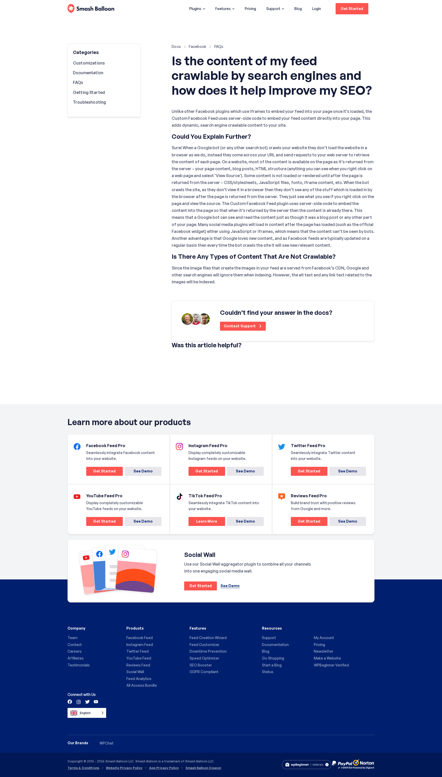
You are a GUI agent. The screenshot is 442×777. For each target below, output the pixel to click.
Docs (176, 46)
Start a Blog (272, 665)
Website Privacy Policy (124, 768)
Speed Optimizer (204, 658)
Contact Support (240, 326)
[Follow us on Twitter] (87, 701)
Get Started (352, 8)
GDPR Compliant (204, 672)
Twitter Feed (137, 651)
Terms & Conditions (83, 768)
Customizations (89, 63)
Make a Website (327, 658)
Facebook (197, 46)
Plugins (195, 8)
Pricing (250, 8)
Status (267, 672)
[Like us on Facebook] (70, 701)
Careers (75, 651)
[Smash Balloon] (91, 9)
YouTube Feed (138, 658)
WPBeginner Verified (331, 665)
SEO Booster (201, 665)
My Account (324, 637)
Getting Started (89, 92)
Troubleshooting (89, 102)
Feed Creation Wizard (208, 637)
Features (223, 8)
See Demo (143, 471)
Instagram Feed (139, 644)
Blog (298, 8)
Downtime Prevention (208, 651)
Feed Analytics (138, 678)
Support (273, 8)
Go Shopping (273, 658)
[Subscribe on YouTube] (95, 701)
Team (73, 637)
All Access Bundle (141, 685)
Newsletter (323, 651)
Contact (75, 644)
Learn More (203, 522)
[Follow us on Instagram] (78, 701)
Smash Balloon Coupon (203, 768)
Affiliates (76, 658)
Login (316, 8)
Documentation (88, 72)
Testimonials (79, 665)
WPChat (107, 743)
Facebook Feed (139, 637)
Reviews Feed (138, 665)
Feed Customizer (204, 644)
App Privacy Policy (164, 768)
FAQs (219, 46)
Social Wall (135, 672)
